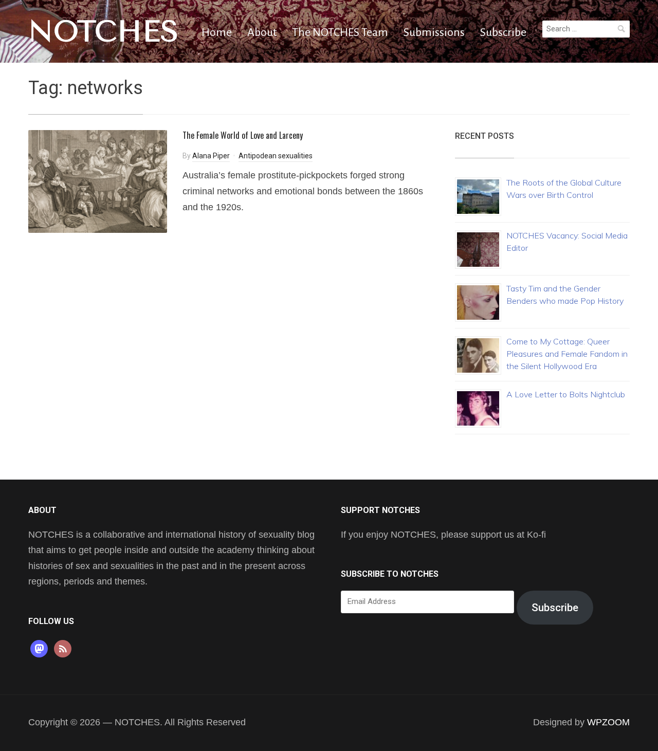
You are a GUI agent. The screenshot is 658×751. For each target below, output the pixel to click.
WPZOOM (608, 722)
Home (217, 32)
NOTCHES (103, 31)
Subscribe (503, 32)
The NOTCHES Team (340, 32)
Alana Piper (211, 156)
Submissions (434, 32)
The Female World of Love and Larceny (242, 135)
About (262, 32)
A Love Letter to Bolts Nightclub (565, 394)
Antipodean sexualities (276, 156)
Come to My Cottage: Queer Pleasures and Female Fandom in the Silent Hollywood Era (567, 353)
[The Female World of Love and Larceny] (97, 181)
